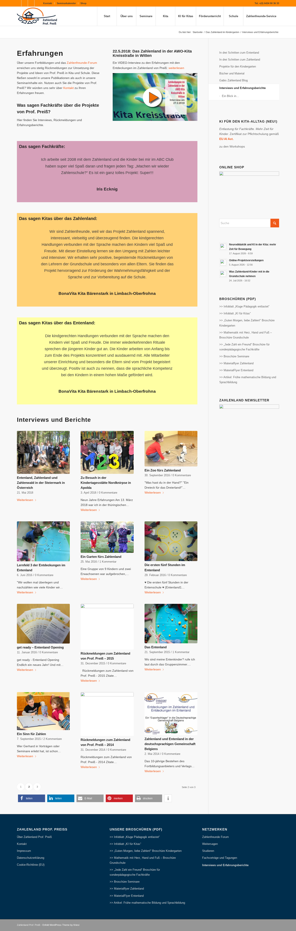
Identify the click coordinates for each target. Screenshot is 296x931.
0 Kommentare (108, 492)
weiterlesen (176, 68)
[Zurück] (28, 162)
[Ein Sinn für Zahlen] (43, 711)
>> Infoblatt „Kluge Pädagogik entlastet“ (244, 306)
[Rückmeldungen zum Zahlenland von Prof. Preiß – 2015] (107, 627)
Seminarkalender (66, 3)
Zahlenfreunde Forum (215, 837)
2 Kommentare (52, 739)
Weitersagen (210, 844)
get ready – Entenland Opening (40, 647)
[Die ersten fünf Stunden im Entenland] (171, 541)
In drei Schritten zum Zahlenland (239, 59)
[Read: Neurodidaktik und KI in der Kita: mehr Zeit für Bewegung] (223, 247)
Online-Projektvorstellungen (246, 260)
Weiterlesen (25, 500)
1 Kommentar (107, 561)
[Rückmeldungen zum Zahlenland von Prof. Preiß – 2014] (107, 714)
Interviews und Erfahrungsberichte (242, 88)
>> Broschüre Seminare (234, 356)
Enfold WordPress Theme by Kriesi (60, 925)
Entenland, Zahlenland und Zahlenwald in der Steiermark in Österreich (41, 482)
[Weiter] (185, 162)
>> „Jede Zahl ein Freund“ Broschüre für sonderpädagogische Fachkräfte (244, 347)
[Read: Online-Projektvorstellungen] (223, 262)
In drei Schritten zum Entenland (239, 52)
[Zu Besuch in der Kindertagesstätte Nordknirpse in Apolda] (107, 452)
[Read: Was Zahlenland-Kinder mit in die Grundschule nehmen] (223, 274)
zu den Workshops (232, 146)
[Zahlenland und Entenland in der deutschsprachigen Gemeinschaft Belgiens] (171, 713)
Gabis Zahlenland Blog (233, 80)
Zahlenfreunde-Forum (82, 62)
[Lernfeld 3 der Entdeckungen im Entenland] (43, 541)
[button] (31, 798)
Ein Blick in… (230, 96)
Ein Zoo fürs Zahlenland (163, 470)
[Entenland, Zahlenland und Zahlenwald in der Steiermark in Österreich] (43, 452)
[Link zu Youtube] (24, 3)
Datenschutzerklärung (30, 857)
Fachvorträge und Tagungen (219, 857)
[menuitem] (48, 3)
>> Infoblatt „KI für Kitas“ (235, 313)
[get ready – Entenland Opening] (43, 624)
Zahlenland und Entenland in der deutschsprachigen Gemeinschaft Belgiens (170, 744)
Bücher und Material (231, 73)
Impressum (24, 850)
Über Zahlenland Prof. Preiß (34, 837)
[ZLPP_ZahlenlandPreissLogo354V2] (38, 16)
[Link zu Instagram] (31, 3)
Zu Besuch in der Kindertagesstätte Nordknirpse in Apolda (106, 482)
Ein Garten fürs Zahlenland (101, 556)
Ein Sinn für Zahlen (31, 734)
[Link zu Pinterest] (37, 3)
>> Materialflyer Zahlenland (236, 363)
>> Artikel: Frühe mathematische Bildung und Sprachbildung (247, 380)
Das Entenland (156, 647)
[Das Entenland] (171, 623)
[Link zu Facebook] (18, 3)
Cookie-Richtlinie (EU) (30, 864)
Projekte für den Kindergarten (237, 66)
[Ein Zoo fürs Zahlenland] (171, 448)
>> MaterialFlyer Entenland (236, 370)
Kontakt (47, 3)
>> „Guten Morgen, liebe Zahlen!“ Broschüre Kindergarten (247, 323)
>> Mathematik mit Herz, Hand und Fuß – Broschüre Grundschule (245, 335)
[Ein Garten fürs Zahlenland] (107, 537)
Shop (83, 3)
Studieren (208, 850)
